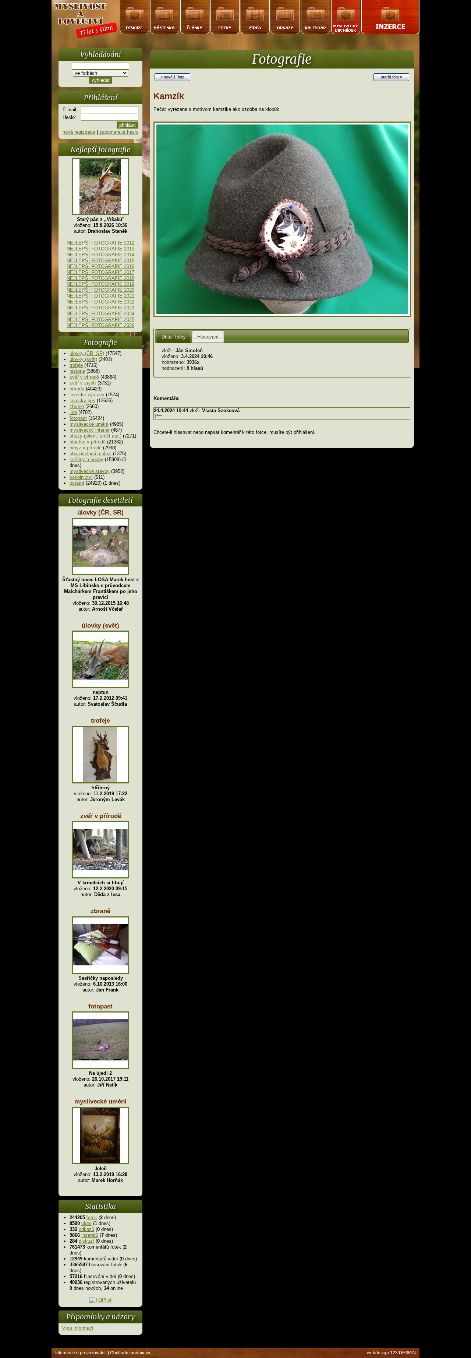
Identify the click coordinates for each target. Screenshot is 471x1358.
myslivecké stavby (90, 471)
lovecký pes (82, 400)
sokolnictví (81, 477)
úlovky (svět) (83, 359)
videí (86, 1223)
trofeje (76, 365)
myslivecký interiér (90, 430)
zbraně (77, 406)
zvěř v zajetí (83, 383)
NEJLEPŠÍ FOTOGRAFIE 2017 (100, 272)
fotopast (78, 418)
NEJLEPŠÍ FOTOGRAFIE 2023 (100, 307)
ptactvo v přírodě (88, 442)
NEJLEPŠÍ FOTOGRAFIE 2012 (100, 243)
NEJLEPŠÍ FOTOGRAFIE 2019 (100, 284)
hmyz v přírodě (86, 447)
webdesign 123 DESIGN (391, 1352)
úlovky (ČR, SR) (87, 353)
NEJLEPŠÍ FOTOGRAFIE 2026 (100, 325)
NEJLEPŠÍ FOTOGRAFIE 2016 (100, 266)
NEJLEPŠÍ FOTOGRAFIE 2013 (100, 249)
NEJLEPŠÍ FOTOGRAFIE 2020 (100, 290)
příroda (77, 389)
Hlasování (208, 337)
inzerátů (89, 1235)
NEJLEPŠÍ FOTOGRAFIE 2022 (100, 302)
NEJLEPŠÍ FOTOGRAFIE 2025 (100, 319)
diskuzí (86, 1241)
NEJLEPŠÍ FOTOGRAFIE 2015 (100, 260)
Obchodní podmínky (130, 1352)
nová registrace (79, 132)
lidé (73, 412)
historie (77, 371)
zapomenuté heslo (118, 132)
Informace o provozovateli (81, 1352)
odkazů (86, 1229)
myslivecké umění (89, 424)
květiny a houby (86, 459)
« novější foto (172, 77)
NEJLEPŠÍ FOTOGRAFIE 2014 (100, 254)
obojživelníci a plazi (90, 453)
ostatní (77, 483)
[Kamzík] (282, 315)
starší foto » (391, 77)
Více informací (77, 1328)
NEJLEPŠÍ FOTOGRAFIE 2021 (100, 296)
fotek (91, 1217)
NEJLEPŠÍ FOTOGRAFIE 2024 (100, 313)
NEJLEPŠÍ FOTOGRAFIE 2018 (100, 278)
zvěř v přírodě (84, 377)
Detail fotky (174, 337)
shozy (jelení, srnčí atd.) (95, 436)
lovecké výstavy (87, 394)
